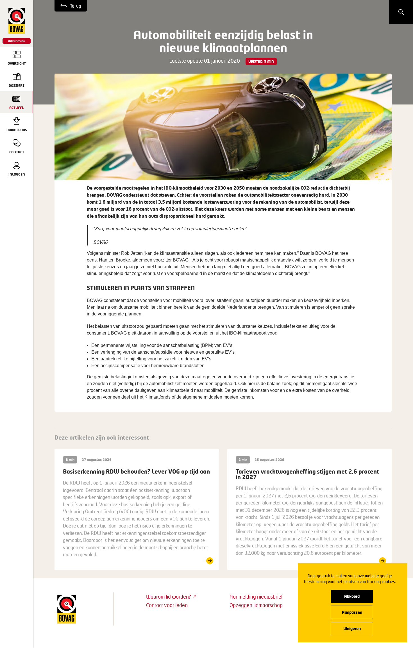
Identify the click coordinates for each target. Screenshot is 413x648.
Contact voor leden (167, 605)
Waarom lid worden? (168, 597)
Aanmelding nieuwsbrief (256, 597)
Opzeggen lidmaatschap (256, 605)
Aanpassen (352, 612)
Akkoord (352, 596)
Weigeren (352, 628)
